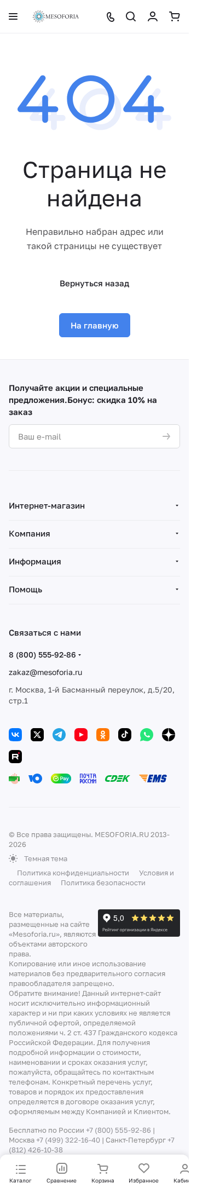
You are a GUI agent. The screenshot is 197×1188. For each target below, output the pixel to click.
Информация (35, 561)
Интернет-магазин (47, 505)
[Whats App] (146, 734)
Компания (29, 533)
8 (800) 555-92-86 (42, 654)
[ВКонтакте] (15, 734)
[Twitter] (37, 734)
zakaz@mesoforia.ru (45, 672)
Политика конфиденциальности (73, 872)
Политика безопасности (103, 882)
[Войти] (152, 16)
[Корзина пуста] (174, 16)
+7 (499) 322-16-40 (68, 1139)
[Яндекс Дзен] (168, 734)
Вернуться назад (94, 283)
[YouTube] (81, 734)
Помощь (25, 589)
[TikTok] (124, 734)
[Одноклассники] (102, 734)
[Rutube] (15, 756)
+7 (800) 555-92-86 (118, 1130)
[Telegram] (59, 734)
